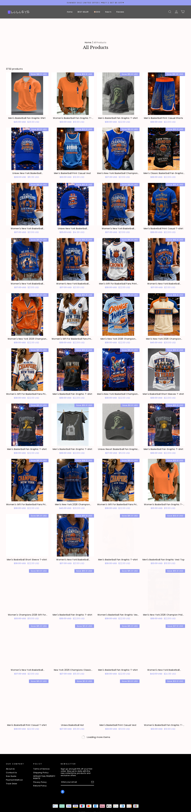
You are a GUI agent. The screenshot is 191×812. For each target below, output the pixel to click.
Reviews (120, 12)
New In (108, 12)
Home (70, 12)
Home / (89, 42)
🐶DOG (97, 12)
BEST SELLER (83, 12)
